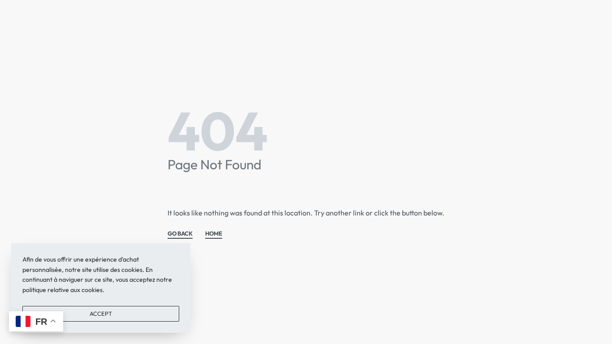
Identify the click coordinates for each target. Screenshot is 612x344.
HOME (213, 234)
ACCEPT (101, 313)
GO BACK (180, 234)
